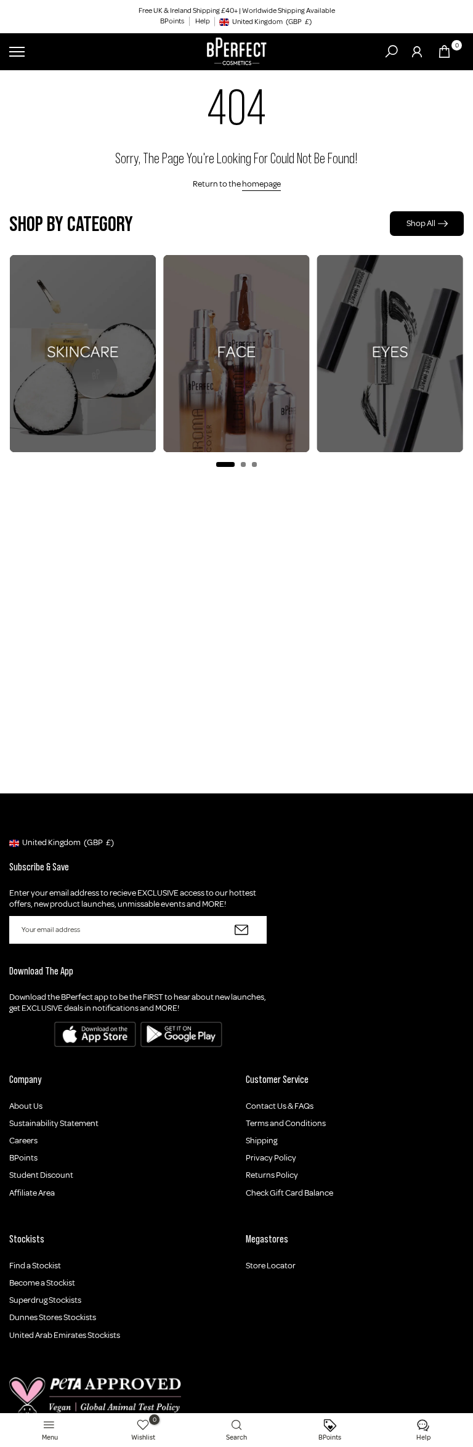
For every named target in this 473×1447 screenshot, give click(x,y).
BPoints (172, 21)
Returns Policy (272, 1175)
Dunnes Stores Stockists (52, 1317)
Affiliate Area (32, 1193)
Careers (23, 1140)
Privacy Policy (271, 1158)
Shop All (420, 223)
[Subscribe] (241, 930)
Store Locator (271, 1265)
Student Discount (41, 1175)
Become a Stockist (42, 1283)
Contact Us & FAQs (279, 1106)
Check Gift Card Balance (289, 1193)
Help (202, 21)
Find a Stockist (35, 1265)
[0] (444, 51)
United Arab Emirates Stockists (64, 1335)
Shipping (261, 1140)
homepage (261, 184)
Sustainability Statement (54, 1123)
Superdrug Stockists (45, 1300)
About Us (25, 1106)
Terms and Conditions (286, 1123)
